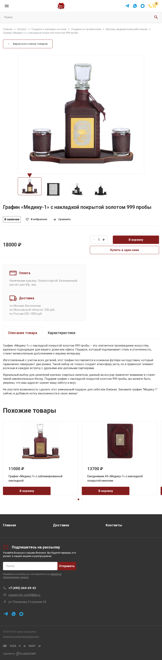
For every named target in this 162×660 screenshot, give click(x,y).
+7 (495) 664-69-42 (22, 588)
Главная (9, 525)
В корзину (136, 239)
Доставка (61, 525)
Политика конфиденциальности (21, 636)
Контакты (114, 525)
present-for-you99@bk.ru (24, 595)
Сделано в (9, 653)
